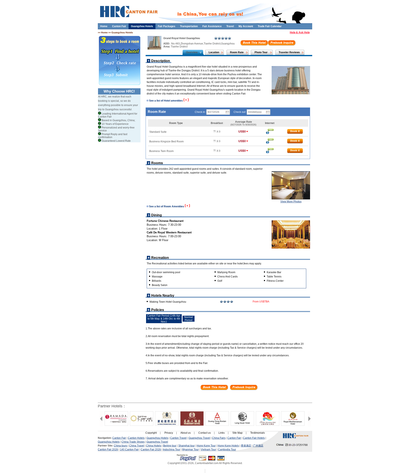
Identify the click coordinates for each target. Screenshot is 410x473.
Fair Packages (166, 26)
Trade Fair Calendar (270, 26)
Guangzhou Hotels (142, 26)
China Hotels (153, 445)
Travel (230, 26)
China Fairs (219, 437)
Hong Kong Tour (206, 445)
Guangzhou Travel (199, 437)
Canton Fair (119, 26)
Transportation (189, 26)
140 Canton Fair (129, 449)
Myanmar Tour (190, 449)
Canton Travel (178, 437)
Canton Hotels (136, 437)
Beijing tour (169, 445)
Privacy (168, 432)
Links (221, 432)
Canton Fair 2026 (108, 449)
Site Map (237, 432)
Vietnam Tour (208, 449)
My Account (246, 26)
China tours (120, 445)
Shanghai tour (186, 445)
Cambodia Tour (227, 449)
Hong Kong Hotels (228, 445)
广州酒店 (258, 445)
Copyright (151, 432)
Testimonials (257, 432)
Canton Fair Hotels (254, 437)
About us (185, 432)
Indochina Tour (171, 449)
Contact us (204, 432)
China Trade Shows (133, 441)
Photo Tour (261, 52)
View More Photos (291, 201)
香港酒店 (246, 445)
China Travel (136, 445)
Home (103, 26)
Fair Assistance (212, 26)
